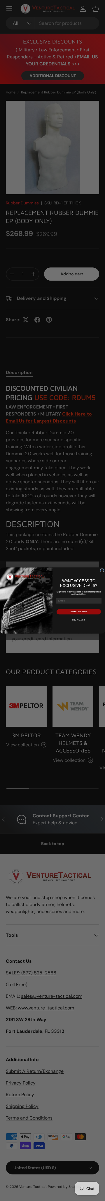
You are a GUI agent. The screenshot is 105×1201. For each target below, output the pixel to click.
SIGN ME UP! (79, 612)
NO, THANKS (78, 620)
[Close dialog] (102, 570)
